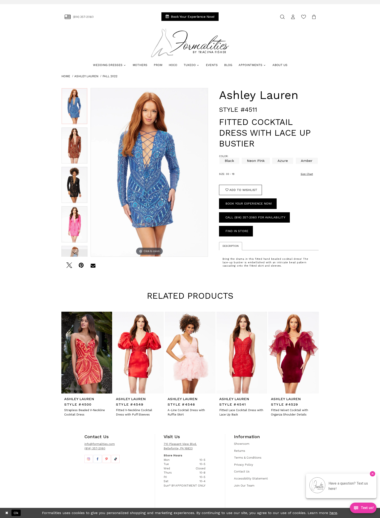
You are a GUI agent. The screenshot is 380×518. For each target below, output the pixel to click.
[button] (293, 17)
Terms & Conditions (247, 457)
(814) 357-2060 (94, 448)
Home (65, 76)
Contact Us (242, 471)
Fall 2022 (109, 76)
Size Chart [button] (307, 174)
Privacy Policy (243, 464)
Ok (16, 513)
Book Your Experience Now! (248, 203)
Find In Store (236, 231)
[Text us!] (363, 509)
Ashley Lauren (86, 76)
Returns (239, 450)
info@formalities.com (99, 444)
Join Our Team (244, 485)
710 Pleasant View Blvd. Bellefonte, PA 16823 (180, 446)
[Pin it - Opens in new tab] (81, 266)
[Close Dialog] (7, 513)
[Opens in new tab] (88, 459)
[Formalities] (190, 43)
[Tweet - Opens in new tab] (69, 266)
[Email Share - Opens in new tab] (93, 266)
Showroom (241, 443)
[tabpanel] (74, 107)
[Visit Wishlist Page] (303, 17)
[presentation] (86, 352)
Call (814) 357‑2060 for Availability (255, 217)
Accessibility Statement (251, 478)
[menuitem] (79, 17)
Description (231, 246)
